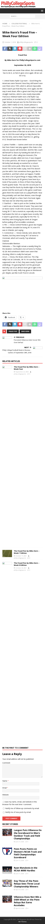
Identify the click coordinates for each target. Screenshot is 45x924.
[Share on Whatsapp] (34, 49)
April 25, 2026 (20, 908)
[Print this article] (29, 49)
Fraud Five (13, 331)
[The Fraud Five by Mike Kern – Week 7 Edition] (7, 553)
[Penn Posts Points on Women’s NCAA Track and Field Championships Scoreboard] (7, 851)
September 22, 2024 (22, 372)
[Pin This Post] (19, 49)
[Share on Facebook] (4, 49)
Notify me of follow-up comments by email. (22, 808)
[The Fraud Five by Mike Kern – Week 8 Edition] (7, 651)
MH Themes (22, 922)
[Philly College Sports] (18, 7)
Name (5, 781)
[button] (41, 11)
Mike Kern (25, 331)
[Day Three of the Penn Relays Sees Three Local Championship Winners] (7, 883)
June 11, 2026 (20, 873)
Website (5, 795)
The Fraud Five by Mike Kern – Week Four (26, 368)
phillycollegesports (26, 42)
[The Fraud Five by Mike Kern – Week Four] (7, 455)
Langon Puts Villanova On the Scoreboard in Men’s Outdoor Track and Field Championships (28, 834)
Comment (6, 763)
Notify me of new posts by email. (18, 812)
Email (4, 788)
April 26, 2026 (20, 889)
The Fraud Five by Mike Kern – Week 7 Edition (26, 552)
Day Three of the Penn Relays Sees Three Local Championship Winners (27, 883)
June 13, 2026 (20, 842)
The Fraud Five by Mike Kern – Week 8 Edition (26, 564)
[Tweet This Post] (9, 49)
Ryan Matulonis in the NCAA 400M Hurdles (25, 869)
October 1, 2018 (10, 42)
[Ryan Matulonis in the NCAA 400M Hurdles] (7, 870)
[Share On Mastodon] (39, 49)
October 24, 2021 (21, 568)
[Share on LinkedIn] (14, 49)
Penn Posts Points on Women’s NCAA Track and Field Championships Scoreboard (28, 853)
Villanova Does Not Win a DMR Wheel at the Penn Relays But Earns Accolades (27, 901)
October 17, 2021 (21, 556)
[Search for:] (22, 16)
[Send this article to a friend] (24, 49)
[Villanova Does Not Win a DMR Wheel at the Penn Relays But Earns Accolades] (7, 899)
